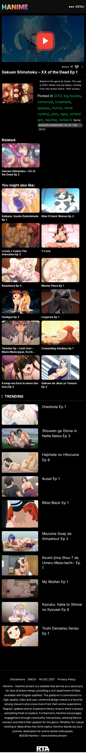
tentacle (65, 120)
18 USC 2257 (47, 679)
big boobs (72, 96)
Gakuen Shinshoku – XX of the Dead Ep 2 (18, 172)
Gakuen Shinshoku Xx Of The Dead (58, 125)
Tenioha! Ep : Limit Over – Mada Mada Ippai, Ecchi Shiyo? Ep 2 (18, 352)
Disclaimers (17, 679)
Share (65, 66)
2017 (58, 96)
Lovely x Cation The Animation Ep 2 (14, 252)
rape (63, 114)
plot (54, 114)
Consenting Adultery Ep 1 (57, 348)
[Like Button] (76, 66)
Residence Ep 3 (12, 285)
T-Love (45, 251)
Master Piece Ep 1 (52, 285)
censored (45, 102)
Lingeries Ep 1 (50, 317)
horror (57, 108)
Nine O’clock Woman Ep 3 (57, 216)
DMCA (32, 679)
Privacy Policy (67, 679)
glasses (43, 108)
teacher (51, 120)
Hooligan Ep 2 (10, 317)
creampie (63, 102)
